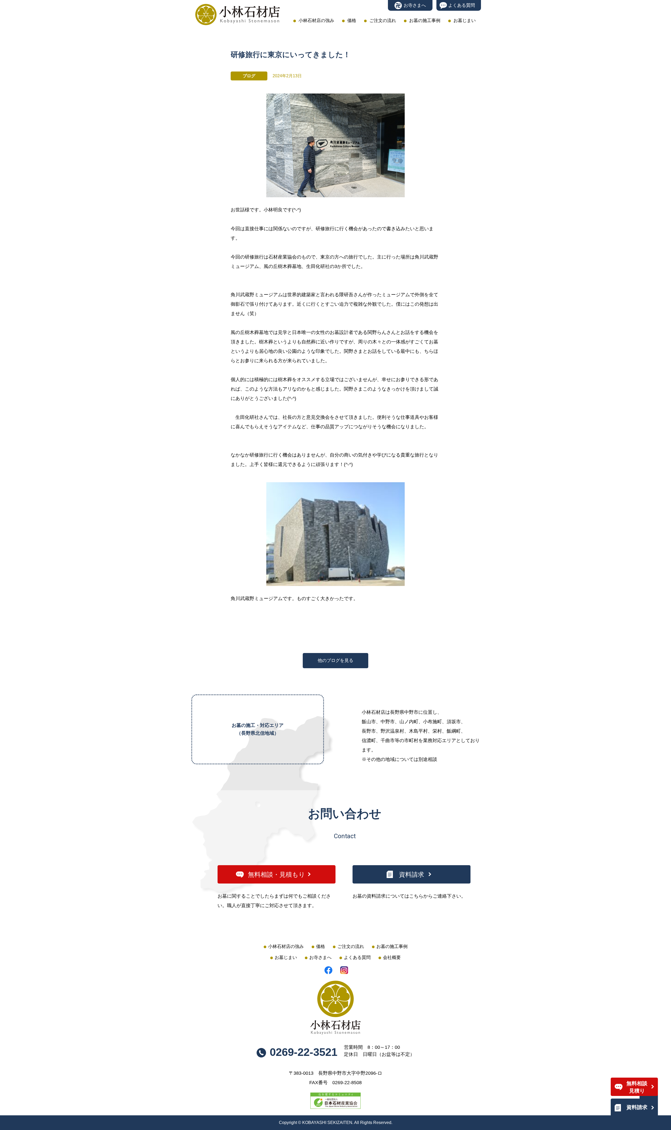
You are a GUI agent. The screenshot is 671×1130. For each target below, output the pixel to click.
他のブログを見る (335, 660)
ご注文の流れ (382, 20)
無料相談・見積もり (276, 874)
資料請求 (636, 1107)
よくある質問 (461, 5)
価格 (351, 20)
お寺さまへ (415, 5)
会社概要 (392, 957)
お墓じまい (464, 20)
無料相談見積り (636, 1087)
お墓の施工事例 (424, 20)
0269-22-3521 (303, 1052)
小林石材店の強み (316, 20)
